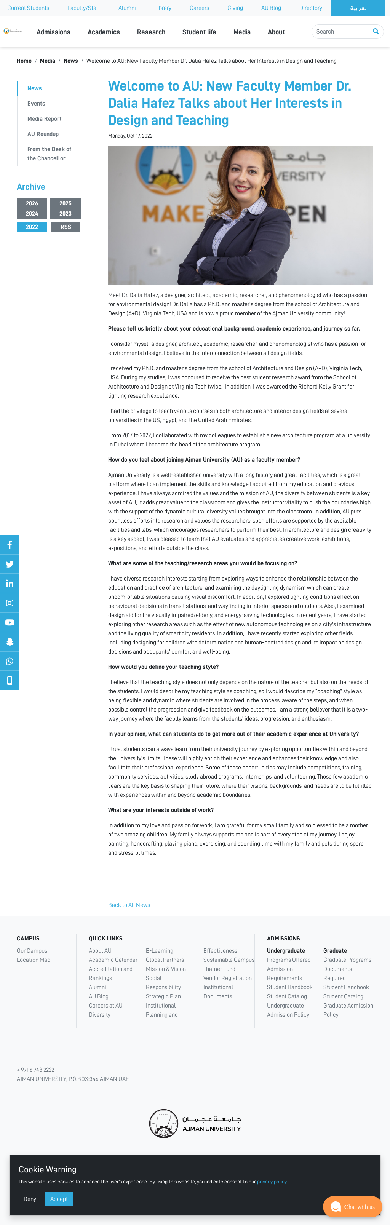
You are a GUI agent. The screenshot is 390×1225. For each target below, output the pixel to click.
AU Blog (271, 8)
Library (162, 8)
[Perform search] (376, 31)
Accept (59, 1199)
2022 (32, 227)
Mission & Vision (166, 969)
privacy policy (271, 1181)
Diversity (99, 1015)
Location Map (33, 960)
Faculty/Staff (83, 8)
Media (242, 32)
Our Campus (32, 951)
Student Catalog (287, 996)
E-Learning (159, 951)
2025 (65, 203)
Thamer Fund (219, 969)
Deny (30, 1199)
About (276, 32)
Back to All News (129, 905)
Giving (235, 8)
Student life (199, 32)
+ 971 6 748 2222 (35, 1070)
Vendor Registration (227, 978)
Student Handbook (290, 987)
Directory (310, 8)
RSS (66, 227)
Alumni (127, 8)
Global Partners (165, 960)
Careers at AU (106, 1006)
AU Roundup (43, 134)
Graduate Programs (347, 960)
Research (151, 32)
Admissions (53, 32)
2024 (32, 214)
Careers (199, 8)
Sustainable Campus (228, 960)
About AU (100, 951)
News (71, 61)
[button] (352, 1206)
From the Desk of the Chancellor (49, 154)
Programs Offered (289, 960)
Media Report (44, 119)
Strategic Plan (163, 996)
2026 (32, 203)
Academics (104, 32)
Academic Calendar (113, 960)
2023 (65, 214)
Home (24, 61)
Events (36, 104)
